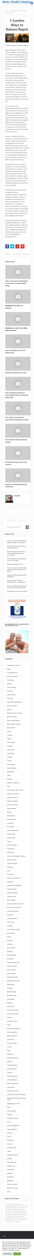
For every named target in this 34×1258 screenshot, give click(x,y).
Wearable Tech (11, 1162)
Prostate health (12, 1043)
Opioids (9, 1017)
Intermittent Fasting (13, 929)
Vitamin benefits (12, 1155)
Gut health (10, 874)
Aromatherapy (11, 687)
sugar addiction (12, 1129)
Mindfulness (11, 999)
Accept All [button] (17, 1253)
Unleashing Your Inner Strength (17, 591)
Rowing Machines (12, 1058)
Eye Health (10, 827)
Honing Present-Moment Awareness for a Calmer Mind (16, 581)
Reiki (8, 1050)
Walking (9, 1158)
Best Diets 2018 (12, 717)
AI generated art (12, 673)
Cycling (9, 761)
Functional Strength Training (16, 856)
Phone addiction (12, 1032)
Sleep (8, 1107)
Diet (8, 786)
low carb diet (11, 948)
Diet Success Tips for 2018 (15, 790)
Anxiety (9, 684)
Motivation (10, 1006)
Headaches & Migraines (14, 885)
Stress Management (13, 1125)
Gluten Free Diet (12, 863)
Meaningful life (11, 955)
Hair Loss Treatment (13, 878)
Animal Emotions (12, 676)
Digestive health (12, 797)
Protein (9, 1047)
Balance (9, 709)
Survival (9, 1133)
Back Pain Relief (12, 706)
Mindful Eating (11, 992)
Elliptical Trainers (12, 801)
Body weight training (13, 724)
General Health (11, 860)
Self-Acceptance (12, 1065)
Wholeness (10, 1177)
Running (9, 1061)
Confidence (10, 753)
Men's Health (11, 970)
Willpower (10, 1180)
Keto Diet (10, 940)
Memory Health (12, 966)
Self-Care (10, 1072)
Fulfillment (10, 852)
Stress (9, 1122)
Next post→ (22, 520)
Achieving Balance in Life (14, 564)
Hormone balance (12, 911)
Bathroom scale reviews (14, 713)
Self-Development (12, 1083)
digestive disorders (13, 794)
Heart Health (11, 900)
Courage (9, 757)
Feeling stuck (11, 834)
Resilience (10, 1054)
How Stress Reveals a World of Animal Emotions (16, 547)
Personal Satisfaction (13, 1028)
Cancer (9, 731)
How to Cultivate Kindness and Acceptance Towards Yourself (16, 586)
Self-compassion (12, 1076)
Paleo (9, 1025)
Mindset (9, 1003)
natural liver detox (13, 1010)
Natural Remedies (12, 1014)
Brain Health (11, 728)
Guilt (8, 871)
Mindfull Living (11, 995)
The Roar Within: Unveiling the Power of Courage (16, 559)
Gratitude (10, 867)
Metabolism (11, 984)
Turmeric (10, 1144)
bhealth (8, 254)
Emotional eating (12, 805)
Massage (9, 951)
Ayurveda (10, 698)
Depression (10, 772)
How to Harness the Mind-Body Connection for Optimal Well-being (17, 569)
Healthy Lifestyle (12, 893)
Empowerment (11, 808)
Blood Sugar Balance (13, 720)
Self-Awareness (12, 1069)
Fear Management (12, 830)
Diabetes (10, 779)
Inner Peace (10, 922)
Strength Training (12, 1118)
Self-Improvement (12, 1091)
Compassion (11, 750)
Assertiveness (11, 695)
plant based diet (12, 1036)
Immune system (12, 918)
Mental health (11, 973)
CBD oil (9, 739)
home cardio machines (14, 907)
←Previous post (11, 520)
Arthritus (10, 691)
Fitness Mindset (12, 845)
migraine (10, 988)
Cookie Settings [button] (7, 1253)
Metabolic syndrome (13, 981)
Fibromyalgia (11, 838)
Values (9, 1151)
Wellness (10, 1173)
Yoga (8, 1191)
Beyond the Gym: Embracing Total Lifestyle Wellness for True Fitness (16, 553)
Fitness (9, 841)
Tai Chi (9, 1136)
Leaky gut (10, 944)
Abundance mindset (13, 665)
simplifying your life (13, 1103)
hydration (10, 915)
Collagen (9, 746)
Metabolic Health (12, 977)
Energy (9, 812)
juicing (9, 937)
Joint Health (11, 933)
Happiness (10, 882)
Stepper (9, 1114)
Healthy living (11, 896)
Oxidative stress (12, 1021)
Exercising (10, 823)
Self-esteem (10, 1087)
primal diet (10, 1039)
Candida (9, 735)
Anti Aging (10, 680)
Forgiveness (11, 849)
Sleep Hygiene (11, 1111)
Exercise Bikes (11, 819)
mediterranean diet (13, 962)
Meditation (10, 959)
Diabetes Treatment (13, 783)
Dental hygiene (11, 768)
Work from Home (12, 1188)
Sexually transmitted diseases (16, 1094)
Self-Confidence (12, 1080)
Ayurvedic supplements (14, 702)
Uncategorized (11, 1147)
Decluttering (11, 764)
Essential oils (11, 816)
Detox (9, 775)
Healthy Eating (11, 889)
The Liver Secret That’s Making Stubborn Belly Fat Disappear (16, 541)
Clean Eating (11, 742)
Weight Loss (11, 1166)
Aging (9, 669)
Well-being (10, 1169)
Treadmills (10, 1140)
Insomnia (10, 926)
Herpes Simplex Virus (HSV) (15, 904)
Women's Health (12, 1184)
